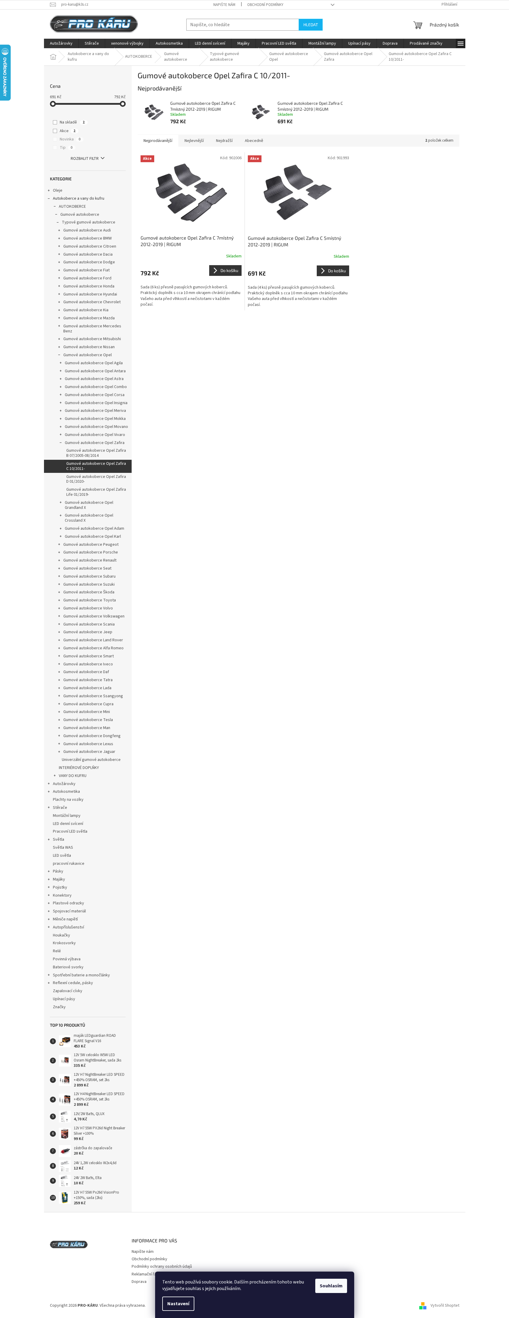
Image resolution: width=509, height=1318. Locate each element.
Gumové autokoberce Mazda (89, 318)
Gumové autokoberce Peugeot (91, 545)
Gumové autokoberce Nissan (89, 347)
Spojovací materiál (69, 911)
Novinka (70, 139)
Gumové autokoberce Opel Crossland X (89, 517)
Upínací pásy (64, 999)
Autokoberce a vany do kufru (78, 198)
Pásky (58, 871)
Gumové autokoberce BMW (87, 238)
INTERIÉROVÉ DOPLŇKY (79, 768)
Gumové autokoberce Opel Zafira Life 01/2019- (96, 492)
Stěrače (60, 808)
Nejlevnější (194, 141)
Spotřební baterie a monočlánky (81, 975)
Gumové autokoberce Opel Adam (94, 528)
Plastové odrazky (68, 903)
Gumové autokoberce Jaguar (89, 752)
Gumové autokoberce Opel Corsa (95, 395)
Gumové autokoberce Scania (89, 624)
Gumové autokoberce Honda (88, 286)
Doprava (139, 1282)
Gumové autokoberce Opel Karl (93, 537)
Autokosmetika (66, 792)
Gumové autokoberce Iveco (88, 664)
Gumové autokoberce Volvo (88, 608)
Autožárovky (64, 784)
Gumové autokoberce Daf (86, 672)
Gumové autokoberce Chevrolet (92, 302)
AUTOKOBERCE (72, 206)
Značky (59, 1007)
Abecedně (254, 141)
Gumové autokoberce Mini (86, 712)
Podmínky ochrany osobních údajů (162, 1266)
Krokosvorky (64, 943)
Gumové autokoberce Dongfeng (92, 736)
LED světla (62, 856)
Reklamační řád (145, 1274)
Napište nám (224, 4)
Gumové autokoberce (79, 215)
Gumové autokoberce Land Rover (93, 640)
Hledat (310, 24)
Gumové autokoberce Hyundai (90, 294)
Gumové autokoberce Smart (88, 656)
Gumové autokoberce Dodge (89, 262)
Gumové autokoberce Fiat (86, 270)
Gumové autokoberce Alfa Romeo (93, 648)
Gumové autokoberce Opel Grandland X (89, 505)
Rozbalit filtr (85, 159)
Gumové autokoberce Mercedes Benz (92, 328)
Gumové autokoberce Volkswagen (94, 616)
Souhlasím (331, 1286)
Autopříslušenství (68, 927)
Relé (57, 951)
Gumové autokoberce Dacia (88, 254)
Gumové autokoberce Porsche (90, 552)
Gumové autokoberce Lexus (88, 744)
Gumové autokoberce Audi (87, 230)
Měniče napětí (65, 919)
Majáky (59, 879)
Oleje (57, 190)
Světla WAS (63, 847)
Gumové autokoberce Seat (87, 568)
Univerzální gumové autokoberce (91, 760)
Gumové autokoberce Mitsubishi (92, 339)
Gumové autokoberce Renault (89, 560)
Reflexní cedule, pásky (73, 983)
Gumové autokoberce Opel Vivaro (95, 435)
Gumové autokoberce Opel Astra (94, 379)
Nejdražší (224, 141)
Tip (66, 148)
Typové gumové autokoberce (88, 222)
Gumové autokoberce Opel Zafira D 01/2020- (96, 479)
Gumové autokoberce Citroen (89, 246)
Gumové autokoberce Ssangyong (93, 696)
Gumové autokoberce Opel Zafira (95, 443)
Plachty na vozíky (68, 800)
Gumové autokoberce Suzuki (89, 584)
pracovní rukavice (68, 864)
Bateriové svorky (68, 967)
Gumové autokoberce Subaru (89, 576)
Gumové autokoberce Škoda (88, 592)
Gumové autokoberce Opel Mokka (95, 419)
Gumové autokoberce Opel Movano (96, 427)
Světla (58, 839)
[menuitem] (61, 43)
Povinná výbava (67, 959)
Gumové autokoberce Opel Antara (95, 371)
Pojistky (60, 887)
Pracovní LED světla (70, 831)
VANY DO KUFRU (72, 776)
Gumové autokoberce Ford (87, 278)
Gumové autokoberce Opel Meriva (95, 411)
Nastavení (178, 1303)
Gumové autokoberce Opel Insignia (96, 403)
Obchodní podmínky (265, 4)
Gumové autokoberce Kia (85, 310)
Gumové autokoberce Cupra (88, 704)
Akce (67, 131)
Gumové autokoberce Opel (87, 355)
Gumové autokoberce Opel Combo (96, 387)
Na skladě (72, 122)
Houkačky (61, 935)
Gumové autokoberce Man (86, 728)
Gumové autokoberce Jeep (87, 632)
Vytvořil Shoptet (445, 1305)
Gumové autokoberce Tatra (88, 680)
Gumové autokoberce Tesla (88, 720)
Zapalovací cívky (67, 991)
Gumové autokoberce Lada (87, 688)
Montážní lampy (67, 816)
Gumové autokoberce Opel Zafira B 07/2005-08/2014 (96, 453)
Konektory (62, 895)
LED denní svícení (68, 824)
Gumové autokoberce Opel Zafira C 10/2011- (96, 466)
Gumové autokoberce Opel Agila (94, 363)
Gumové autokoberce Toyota (89, 600)
